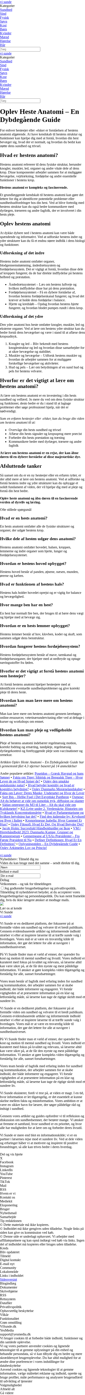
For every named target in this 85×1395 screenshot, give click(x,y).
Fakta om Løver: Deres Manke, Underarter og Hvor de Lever (42, 793)
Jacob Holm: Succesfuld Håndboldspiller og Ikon (36, 828)
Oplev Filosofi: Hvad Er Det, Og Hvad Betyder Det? (47, 824)
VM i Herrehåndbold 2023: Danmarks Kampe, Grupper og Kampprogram (40, 832)
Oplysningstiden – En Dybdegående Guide (48, 844)
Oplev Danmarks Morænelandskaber (57, 789)
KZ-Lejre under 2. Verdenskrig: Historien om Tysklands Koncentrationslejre (41, 810)
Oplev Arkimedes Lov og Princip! (23, 848)
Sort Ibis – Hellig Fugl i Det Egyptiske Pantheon (35, 797)
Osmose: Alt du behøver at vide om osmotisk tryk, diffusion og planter (42, 799)
